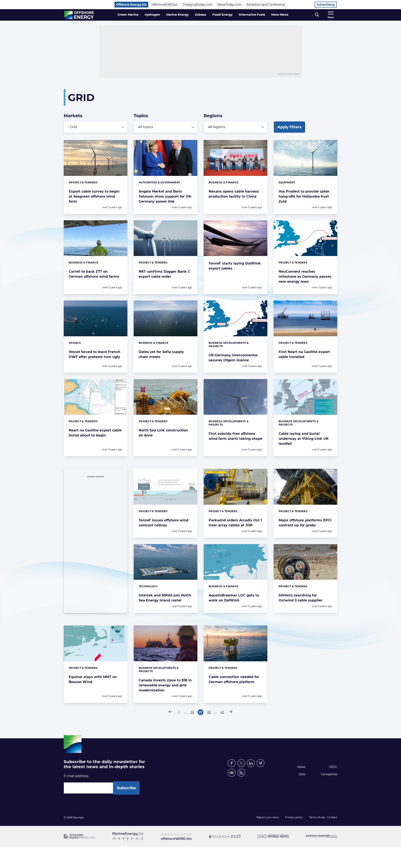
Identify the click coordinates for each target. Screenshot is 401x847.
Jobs (302, 774)
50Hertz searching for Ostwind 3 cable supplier (300, 597)
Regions (213, 115)
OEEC (333, 767)
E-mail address (76, 776)
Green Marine (128, 14)
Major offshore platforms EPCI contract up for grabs (305, 522)
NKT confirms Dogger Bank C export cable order (164, 274)
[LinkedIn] (251, 763)
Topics (141, 115)
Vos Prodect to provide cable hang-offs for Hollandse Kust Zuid (304, 196)
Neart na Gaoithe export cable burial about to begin (95, 432)
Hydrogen (152, 14)
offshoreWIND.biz (165, 4)
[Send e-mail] (232, 773)
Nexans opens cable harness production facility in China (234, 193)
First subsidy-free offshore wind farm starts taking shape (235, 436)
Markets (73, 115)
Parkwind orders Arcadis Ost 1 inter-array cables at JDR (235, 522)
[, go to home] (79, 15)
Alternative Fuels (252, 14)
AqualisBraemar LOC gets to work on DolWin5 (234, 597)
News (301, 767)
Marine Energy (177, 14)
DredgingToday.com (197, 4)
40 (222, 712)
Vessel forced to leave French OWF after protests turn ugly (94, 354)
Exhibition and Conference (265, 4)
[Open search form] (317, 15)
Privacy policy (294, 817)
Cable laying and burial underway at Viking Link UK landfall (304, 439)
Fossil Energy (222, 14)
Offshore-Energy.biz (131, 4)
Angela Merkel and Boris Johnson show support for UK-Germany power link (165, 196)
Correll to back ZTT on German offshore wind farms (94, 274)
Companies (329, 774)
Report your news (267, 817)
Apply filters (289, 127)
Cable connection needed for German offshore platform (234, 679)
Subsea (200, 14)
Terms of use (317, 817)
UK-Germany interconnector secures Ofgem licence (233, 357)
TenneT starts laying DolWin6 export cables (234, 265)
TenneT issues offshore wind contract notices (163, 522)
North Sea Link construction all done (163, 432)
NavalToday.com (229, 4)
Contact (332, 817)
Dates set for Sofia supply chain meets (161, 354)
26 (192, 712)
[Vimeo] (260, 763)
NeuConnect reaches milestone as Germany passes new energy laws (305, 277)
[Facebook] (232, 763)
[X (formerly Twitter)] (241, 763)
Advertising (326, 4)
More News (279, 14)
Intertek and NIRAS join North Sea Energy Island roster (165, 597)
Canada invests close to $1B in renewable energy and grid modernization (165, 685)
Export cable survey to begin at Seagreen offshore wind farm (94, 196)
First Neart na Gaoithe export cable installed (304, 354)
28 (209, 712)
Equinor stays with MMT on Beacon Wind (93, 679)
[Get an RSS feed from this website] (241, 773)
